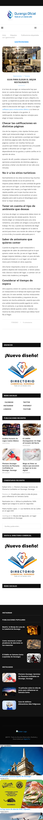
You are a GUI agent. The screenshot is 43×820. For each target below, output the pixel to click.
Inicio (4, 35)
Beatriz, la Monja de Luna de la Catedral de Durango (13, 628)
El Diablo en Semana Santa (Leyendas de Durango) (12, 655)
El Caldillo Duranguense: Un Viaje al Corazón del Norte (32, 440)
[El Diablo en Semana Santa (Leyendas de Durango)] (34, 658)
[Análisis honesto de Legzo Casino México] (11, 430)
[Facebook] (15, 3)
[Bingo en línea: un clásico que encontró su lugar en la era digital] (32, 455)
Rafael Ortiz (6, 487)
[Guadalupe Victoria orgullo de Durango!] (21, 761)
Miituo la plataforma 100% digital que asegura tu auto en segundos (19, 502)
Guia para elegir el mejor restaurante (21, 81)
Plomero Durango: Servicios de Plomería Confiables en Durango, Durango (10, 466)
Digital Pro (27, 739)
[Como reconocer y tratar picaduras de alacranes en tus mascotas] (34, 644)
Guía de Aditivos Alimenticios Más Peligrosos (29, 703)
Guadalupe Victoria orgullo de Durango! (15, 776)
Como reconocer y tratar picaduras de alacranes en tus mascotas (12, 643)
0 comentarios (27, 322)
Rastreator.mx (7, 501)
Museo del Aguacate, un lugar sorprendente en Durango (19, 517)
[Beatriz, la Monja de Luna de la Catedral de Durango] (34, 630)
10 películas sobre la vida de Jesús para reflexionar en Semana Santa (19, 495)
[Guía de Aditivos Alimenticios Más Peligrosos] (9, 705)
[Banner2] (21, 370)
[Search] (41, 27)
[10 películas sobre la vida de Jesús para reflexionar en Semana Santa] (9, 691)
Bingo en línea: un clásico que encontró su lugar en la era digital (31, 466)
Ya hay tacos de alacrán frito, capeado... (15, 809)
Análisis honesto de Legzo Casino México (10, 439)
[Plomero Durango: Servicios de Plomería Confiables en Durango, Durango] (11, 455)
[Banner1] (21, 560)
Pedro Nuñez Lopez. (10, 509)
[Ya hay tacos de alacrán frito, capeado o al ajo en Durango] (21, 794)
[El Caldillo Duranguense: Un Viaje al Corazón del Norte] (32, 430)
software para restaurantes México (15, 109)
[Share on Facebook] (18, 326)
